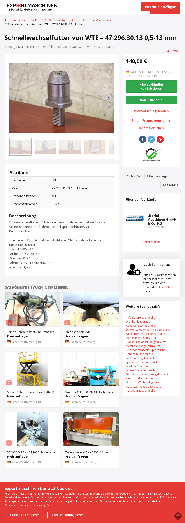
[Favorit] (9, 322)
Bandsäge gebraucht (139, 354)
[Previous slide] (15, 98)
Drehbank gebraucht (139, 321)
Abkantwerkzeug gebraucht (143, 386)
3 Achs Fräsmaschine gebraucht (146, 342)
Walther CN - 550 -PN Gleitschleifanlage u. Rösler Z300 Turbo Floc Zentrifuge (92, 392)
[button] (20, 147)
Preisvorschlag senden (151, 111)
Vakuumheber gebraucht (141, 378)
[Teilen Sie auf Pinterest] (160, 139)
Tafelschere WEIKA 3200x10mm (86, 452)
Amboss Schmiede (78, 332)
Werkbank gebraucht (139, 366)
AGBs (50, 505)
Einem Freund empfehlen (151, 121)
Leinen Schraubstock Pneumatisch (30, 332)
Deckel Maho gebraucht (141, 338)
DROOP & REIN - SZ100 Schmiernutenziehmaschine (33, 452)
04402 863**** (151, 100)
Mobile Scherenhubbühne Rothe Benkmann (33, 392)
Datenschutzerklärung (32, 505)
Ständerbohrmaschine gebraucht (147, 374)
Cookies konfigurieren (68, 515)
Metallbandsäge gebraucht (143, 346)
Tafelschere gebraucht (140, 317)
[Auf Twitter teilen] (151, 139)
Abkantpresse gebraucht (141, 326)
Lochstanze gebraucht (140, 358)
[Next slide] (108, 98)
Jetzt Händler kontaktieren (152, 86)
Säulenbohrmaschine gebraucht (146, 334)
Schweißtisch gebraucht (141, 370)
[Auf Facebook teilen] (142, 139)
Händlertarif (165, 287)
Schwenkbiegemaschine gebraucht (148, 330)
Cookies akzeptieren (25, 515)
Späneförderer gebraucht (142, 362)
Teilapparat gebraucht (140, 390)
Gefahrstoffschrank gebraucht (145, 382)
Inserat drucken (151, 128)
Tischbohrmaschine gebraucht (145, 350)
